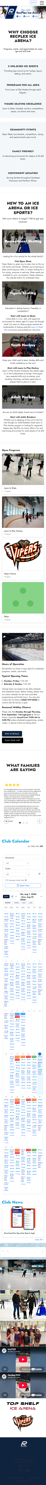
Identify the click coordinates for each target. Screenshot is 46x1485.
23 (6, 1097)
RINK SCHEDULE (12, 733)
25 (17, 1097)
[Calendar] (12, 896)
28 (17, 911)
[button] (25, 880)
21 (34, 1054)
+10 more (12, 1181)
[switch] (6, 880)
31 (34, 911)
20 (28, 1054)
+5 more (23, 949)
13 (28, 1011)
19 (23, 1054)
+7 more (17, 1040)
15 (40, 1011)
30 (28, 911)
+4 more (23, 1088)
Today (6, 896)
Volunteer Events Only (16, 880)
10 (12, 1011)
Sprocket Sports (17, 1478)
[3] (27, 823)
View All (39, 1239)
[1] (20, 823)
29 (23, 911)
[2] (23, 823)
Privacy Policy (24, 1481)
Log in (33, 2)
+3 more (28, 947)
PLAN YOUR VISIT (12, 740)
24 (12, 1097)
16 (6, 1054)
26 (6, 911)
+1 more (6, 956)
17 (12, 1054)
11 (17, 1011)
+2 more (17, 998)
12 (23, 1011)
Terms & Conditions (35, 1478)
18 (17, 1054)
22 (40, 1054)
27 (12, 911)
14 (34, 1011)
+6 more (12, 1049)
